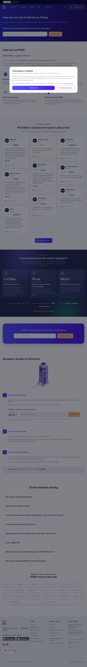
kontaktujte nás (68, 83)
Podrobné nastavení (65, 88)
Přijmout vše (33, 88)
